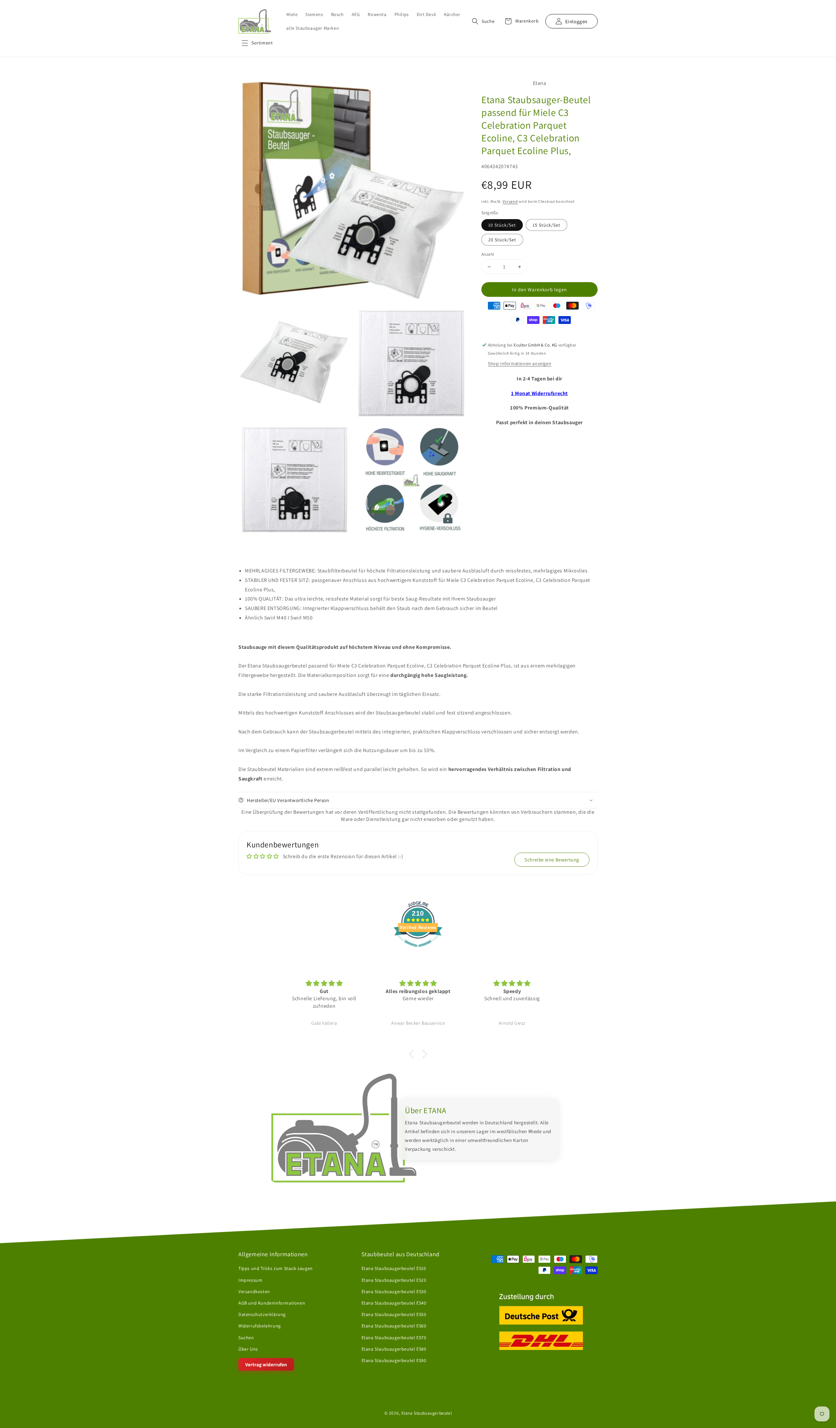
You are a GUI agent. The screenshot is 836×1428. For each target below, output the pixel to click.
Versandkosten (254, 1291)
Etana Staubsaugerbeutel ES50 (394, 1314)
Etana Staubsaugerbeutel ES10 (394, 1268)
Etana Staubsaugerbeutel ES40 (394, 1303)
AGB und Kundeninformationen (271, 1303)
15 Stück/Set (546, 225)
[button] (257, 43)
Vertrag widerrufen (266, 1364)
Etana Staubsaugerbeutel (426, 1413)
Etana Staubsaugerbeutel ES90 (394, 1360)
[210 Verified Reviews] (418, 950)
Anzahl (487, 254)
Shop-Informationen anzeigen (519, 363)
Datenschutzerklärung (262, 1314)
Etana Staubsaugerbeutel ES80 (394, 1349)
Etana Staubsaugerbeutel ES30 (394, 1291)
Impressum (250, 1280)
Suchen (246, 1337)
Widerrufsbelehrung (259, 1326)
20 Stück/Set (502, 240)
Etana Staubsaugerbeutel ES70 (394, 1337)
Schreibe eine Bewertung (551, 860)
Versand (510, 201)
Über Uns (248, 1349)
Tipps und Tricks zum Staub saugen (275, 1268)
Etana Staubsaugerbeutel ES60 (394, 1326)
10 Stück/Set (502, 225)
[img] (324, 983)
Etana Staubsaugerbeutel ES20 (394, 1280)
